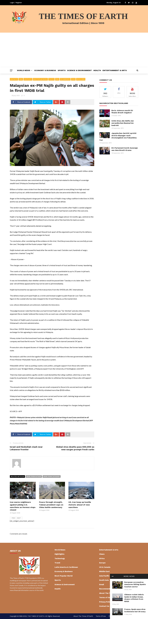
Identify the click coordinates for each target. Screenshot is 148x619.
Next (19, 518)
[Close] (112, 576)
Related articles (17, 476)
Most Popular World (40, 79)
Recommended (65, 79)
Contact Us (104, 606)
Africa (102, 558)
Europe (102, 563)
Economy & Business (45, 70)
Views (73, 79)
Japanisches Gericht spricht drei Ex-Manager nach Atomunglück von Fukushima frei (118, 136)
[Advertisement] (74, 50)
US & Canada (104, 567)
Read (57, 79)
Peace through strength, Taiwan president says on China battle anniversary (51, 504)
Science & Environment (79, 70)
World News (23, 70)
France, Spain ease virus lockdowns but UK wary (134, 610)
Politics (51, 79)
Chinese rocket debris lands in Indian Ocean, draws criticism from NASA (134, 598)
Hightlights (28, 79)
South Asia (104, 580)
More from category (51, 476)
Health (97, 70)
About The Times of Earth (83, 616)
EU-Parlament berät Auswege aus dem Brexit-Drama (124, 149)
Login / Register (16, 2)
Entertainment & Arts (115, 70)
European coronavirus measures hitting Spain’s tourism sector (135, 584)
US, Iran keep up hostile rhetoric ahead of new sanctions (79, 504)
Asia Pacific (13, 79)
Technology (60, 558)
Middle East (104, 571)
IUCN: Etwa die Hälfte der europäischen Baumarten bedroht (122, 123)
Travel (57, 563)
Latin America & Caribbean (66, 567)
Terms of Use (105, 597)
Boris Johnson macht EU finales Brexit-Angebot (122, 111)
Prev (13, 518)
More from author (33, 476)
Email (20, 79)
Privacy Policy (105, 602)
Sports (62, 70)
